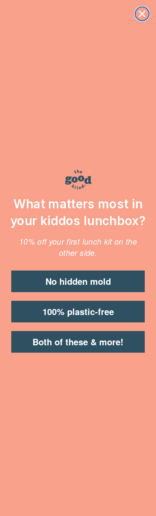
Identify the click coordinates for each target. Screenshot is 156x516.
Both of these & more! (78, 341)
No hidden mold (78, 281)
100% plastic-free (78, 311)
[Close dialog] (142, 14)
